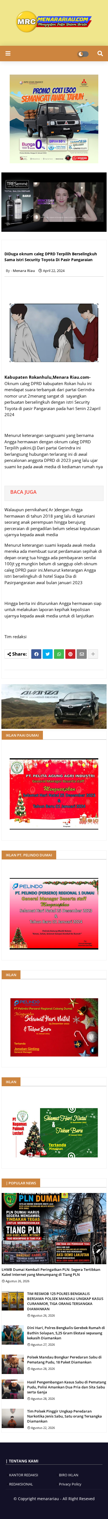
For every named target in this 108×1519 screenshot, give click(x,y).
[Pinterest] (70, 654)
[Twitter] (48, 654)
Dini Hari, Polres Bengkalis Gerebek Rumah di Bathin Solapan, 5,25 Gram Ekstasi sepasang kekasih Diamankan (66, 1332)
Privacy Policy (70, 1484)
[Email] (82, 654)
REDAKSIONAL (21, 1484)
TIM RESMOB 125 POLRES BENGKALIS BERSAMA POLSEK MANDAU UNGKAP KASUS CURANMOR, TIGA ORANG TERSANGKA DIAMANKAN (65, 1301)
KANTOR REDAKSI (23, 1474)
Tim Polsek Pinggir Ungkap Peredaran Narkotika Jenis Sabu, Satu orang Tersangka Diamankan (64, 1416)
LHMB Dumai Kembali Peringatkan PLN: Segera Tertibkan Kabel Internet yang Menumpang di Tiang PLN (51, 1272)
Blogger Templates (34, 1508)
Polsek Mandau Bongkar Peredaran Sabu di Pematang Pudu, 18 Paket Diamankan (64, 1360)
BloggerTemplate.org (71, 1508)
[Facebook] (36, 654)
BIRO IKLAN (68, 1474)
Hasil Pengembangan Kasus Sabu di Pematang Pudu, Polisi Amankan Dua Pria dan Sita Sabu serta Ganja (66, 1387)
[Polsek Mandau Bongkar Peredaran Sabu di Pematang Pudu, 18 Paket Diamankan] (13, 1364)
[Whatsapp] (59, 654)
